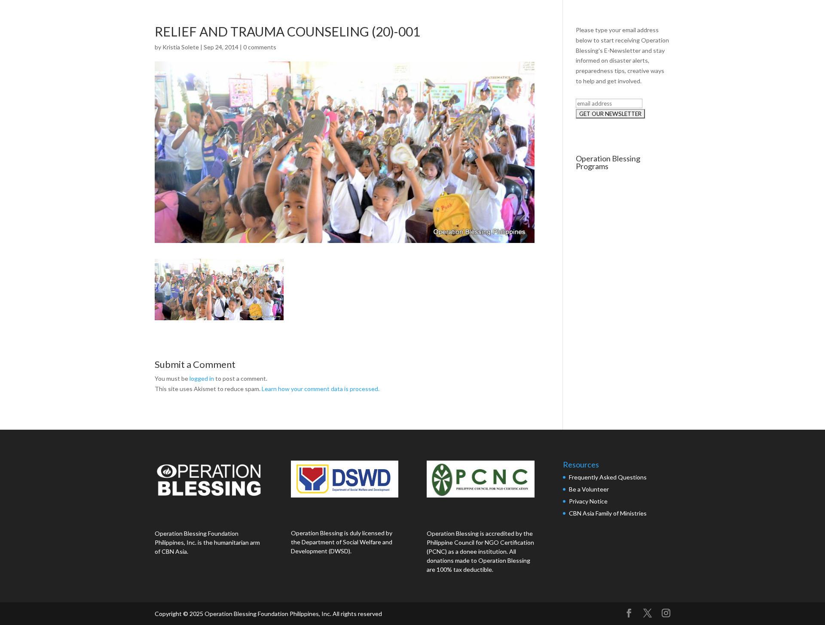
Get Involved (777, 16)
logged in (201, 378)
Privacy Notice (588, 501)
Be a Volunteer (589, 489)
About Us (606, 16)
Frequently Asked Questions (608, 477)
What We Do (658, 16)
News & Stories (717, 16)
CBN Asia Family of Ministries (608, 513)
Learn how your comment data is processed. (320, 388)
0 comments (259, 47)
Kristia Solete (180, 47)
